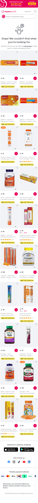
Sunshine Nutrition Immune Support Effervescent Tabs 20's (26, 314)
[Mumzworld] (8, 11)
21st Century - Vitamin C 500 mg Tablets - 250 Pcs (27, 158)
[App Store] (11, 449)
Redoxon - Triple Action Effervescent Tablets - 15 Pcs (28, 120)
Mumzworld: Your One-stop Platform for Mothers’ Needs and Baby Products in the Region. (16, 485)
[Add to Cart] (16, 78)
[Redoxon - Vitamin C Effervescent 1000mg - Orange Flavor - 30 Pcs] (9, 100)
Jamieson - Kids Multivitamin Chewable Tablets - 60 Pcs (27, 392)
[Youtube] (24, 462)
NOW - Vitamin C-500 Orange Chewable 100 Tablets (8, 392)
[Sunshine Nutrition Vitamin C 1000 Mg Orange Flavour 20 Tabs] (28, 216)
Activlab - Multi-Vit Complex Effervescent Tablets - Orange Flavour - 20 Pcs (9, 314)
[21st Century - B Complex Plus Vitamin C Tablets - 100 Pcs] (28, 256)
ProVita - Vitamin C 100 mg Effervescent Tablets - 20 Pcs (8, 158)
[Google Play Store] (27, 449)
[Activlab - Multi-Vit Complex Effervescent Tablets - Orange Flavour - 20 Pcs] (9, 294)
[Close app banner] (36, 1)
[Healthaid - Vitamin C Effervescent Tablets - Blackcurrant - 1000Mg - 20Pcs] (28, 335)
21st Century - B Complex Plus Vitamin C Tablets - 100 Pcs (27, 276)
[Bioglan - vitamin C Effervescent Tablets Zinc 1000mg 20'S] (9, 216)
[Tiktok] (19, 462)
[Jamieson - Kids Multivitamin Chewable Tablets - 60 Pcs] (28, 372)
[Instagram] (14, 462)
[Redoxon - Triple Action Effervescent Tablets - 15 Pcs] (28, 100)
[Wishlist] (35, 11)
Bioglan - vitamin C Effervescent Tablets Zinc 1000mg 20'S (8, 236)
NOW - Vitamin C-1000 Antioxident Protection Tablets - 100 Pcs (8, 198)
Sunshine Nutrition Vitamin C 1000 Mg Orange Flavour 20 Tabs (28, 236)
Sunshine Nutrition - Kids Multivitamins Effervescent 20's (9, 430)
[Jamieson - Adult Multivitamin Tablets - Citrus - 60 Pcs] (9, 335)
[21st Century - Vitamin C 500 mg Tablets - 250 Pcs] (28, 138)
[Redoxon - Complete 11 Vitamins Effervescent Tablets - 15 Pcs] (28, 62)
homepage (28, 46)
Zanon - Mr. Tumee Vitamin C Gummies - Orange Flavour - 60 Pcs (28, 430)
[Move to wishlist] (17, 52)
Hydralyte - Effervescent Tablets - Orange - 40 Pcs (8, 276)
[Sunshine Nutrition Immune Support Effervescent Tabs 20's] (28, 294)
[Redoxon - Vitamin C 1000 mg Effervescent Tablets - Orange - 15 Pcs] (9, 62)
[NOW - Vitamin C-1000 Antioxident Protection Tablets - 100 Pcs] (9, 178)
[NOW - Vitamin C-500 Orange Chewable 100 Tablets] (9, 372)
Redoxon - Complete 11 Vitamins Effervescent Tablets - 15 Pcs (26, 82)
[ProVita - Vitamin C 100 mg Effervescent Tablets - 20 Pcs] (9, 138)
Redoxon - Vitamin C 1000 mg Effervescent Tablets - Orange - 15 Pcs (9, 82)
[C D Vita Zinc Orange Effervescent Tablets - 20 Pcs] (28, 178)
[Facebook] (9, 462)
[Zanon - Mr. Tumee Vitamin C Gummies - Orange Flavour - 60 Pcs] (28, 410)
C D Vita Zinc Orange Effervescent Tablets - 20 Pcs (27, 198)
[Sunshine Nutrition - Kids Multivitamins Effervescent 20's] (9, 410)
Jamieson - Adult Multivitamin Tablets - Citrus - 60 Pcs (7, 355)
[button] (26, 11)
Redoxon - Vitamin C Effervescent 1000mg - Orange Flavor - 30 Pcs (8, 120)
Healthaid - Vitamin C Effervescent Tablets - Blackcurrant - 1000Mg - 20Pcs (27, 355)
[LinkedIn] (29, 462)
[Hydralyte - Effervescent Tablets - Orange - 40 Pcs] (9, 256)
